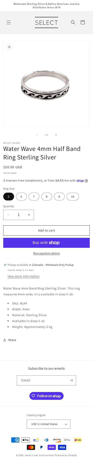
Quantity (8, 206)
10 (72, 196)
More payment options (46, 253)
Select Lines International (39, 455)
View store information (24, 276)
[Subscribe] (71, 380)
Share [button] (12, 340)
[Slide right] (56, 135)
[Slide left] (37, 135)
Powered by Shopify (66, 455)
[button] (8, 22)
